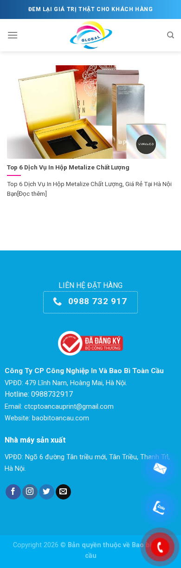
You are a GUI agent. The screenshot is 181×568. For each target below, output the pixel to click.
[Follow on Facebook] (13, 492)
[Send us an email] (63, 492)
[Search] (170, 35)
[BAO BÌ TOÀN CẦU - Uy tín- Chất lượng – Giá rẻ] (90, 35)
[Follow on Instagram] (30, 492)
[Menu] (12, 35)
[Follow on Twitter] (46, 492)
